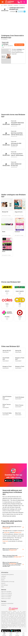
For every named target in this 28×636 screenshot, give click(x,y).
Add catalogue (4, 585)
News (2, 586)
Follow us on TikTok (5, 598)
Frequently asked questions (7, 574)
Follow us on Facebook (6, 593)
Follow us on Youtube (6, 596)
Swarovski (10, 5)
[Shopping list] (21, 2)
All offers (3, 578)
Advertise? (3, 576)
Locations (16, 5)
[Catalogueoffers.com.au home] (9, 1)
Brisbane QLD (6, 528)
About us (3, 583)
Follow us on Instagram (6, 595)
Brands (2, 579)
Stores (5, 5)
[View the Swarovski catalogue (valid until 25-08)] (6, 56)
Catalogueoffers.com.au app (7, 581)
